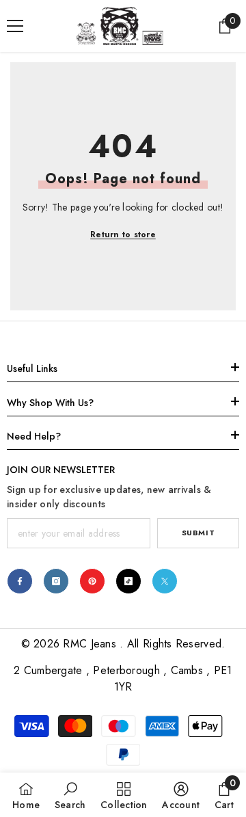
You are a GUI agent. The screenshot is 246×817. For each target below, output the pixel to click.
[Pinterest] (92, 581)
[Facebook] (20, 581)
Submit (198, 532)
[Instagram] (56, 581)
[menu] (15, 26)
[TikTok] (128, 581)
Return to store (123, 234)
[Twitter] (165, 581)
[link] (70, 794)
